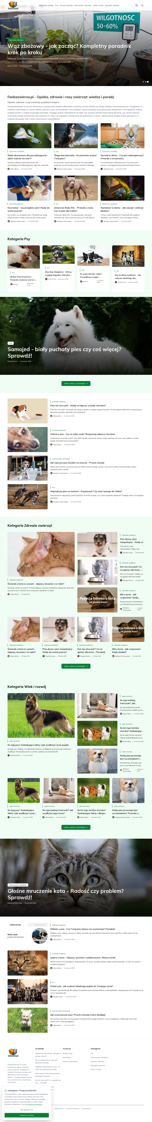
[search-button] (136, 5)
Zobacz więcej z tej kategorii (74, 383)
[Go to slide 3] (148, 82)
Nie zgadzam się (27, 1110)
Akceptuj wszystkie (27, 1115)
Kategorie (95, 1048)
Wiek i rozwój (98, 5)
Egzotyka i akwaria (112, 5)
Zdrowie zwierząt (66, 5)
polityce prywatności (34, 1104)
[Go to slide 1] (143, 81)
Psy (56, 5)
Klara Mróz (67, 1057)
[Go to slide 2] (145, 81)
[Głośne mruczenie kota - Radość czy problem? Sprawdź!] (76, 878)
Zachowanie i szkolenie (82, 5)
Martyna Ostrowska (15, 903)
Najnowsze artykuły (46, 5)
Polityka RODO (59, 1108)
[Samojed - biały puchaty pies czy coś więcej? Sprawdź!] (76, 336)
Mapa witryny (86, 1108)
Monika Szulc (12, 66)
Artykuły (39, 1048)
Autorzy (67, 1048)
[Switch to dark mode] (142, 5)
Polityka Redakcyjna (72, 1108)
